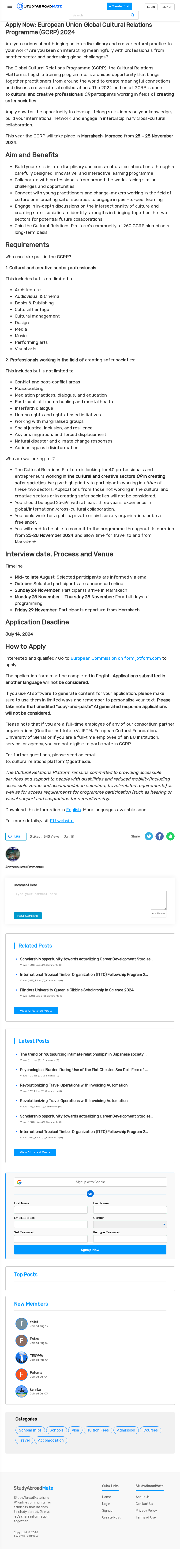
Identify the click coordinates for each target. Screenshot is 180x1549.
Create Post (111, 1517)
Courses (150, 1430)
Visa (75, 1430)
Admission (126, 1430)
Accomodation (51, 1440)
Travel (24, 1440)
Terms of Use (146, 1517)
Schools (57, 1430)
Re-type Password (106, 1232)
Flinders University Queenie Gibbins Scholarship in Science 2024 (77, 990)
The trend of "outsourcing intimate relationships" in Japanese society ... (83, 1054)
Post (119, 6)
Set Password (24, 1232)
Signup (167, 6)
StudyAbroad (33, 1488)
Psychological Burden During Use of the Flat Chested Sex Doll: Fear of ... (84, 1070)
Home (106, 1497)
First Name (22, 1203)
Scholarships (30, 1430)
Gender (98, 1218)
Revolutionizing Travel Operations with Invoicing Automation (74, 1085)
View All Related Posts (36, 1010)
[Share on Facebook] (159, 836)
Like (17, 836)
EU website (62, 820)
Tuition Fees (98, 1430)
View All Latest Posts (35, 1152)
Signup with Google (90, 1182)
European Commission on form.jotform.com (116, 658)
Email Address (24, 1218)
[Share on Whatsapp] (170, 836)
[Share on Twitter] (149, 836)
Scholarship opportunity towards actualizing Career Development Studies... (86, 959)
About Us (143, 1497)
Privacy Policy (146, 1511)
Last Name (101, 1203)
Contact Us (144, 1504)
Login (151, 6)
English (73, 809)
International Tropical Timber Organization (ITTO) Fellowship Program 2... (84, 974)
